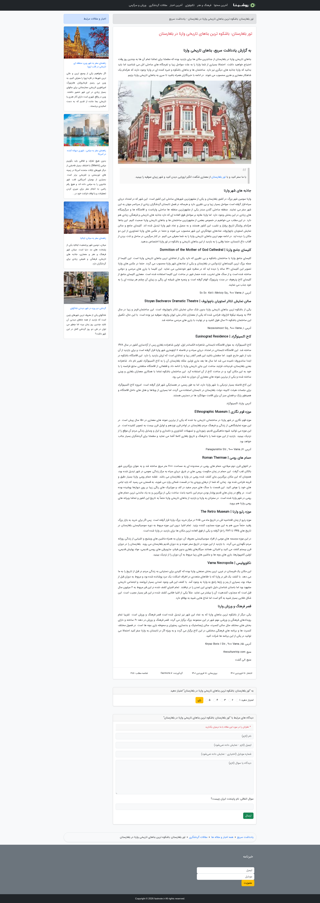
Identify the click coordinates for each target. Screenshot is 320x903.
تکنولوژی (189, 5)
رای (199, 700)
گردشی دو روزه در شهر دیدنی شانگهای (88, 308)
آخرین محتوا (221, 5)
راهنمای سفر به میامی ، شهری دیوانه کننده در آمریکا (86, 152)
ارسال (248, 816)
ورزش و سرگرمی (137, 5)
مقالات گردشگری (158, 5)
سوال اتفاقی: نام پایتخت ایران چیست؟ (232, 799)
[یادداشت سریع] (244, 5)
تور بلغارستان (219, 177)
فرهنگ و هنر (204, 5)
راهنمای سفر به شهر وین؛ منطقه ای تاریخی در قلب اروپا (90, 64)
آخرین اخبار (176, 5)
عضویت (248, 883)
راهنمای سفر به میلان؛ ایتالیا (93, 238)
